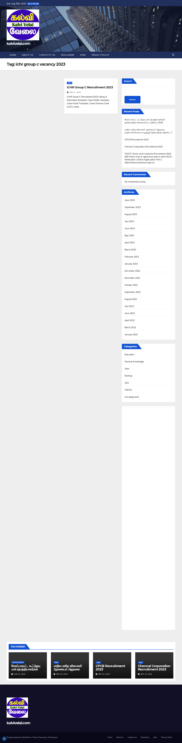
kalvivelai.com (18, 43)
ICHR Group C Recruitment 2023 (90, 87)
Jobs (83, 55)
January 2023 (131, 264)
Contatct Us (47, 55)
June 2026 (130, 200)
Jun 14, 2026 (19, 674)
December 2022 (132, 271)
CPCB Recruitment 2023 (137, 139)
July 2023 (129, 221)
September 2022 (133, 292)
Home (13, 55)
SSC (127, 383)
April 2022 (130, 320)
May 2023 (129, 235)
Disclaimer (67, 55)
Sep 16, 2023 (146, 674)
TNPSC (128, 390)
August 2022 (131, 299)
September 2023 (133, 207)
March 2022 (130, 327)
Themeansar (52, 737)
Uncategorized (132, 397)
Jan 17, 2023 (75, 92)
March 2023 (130, 250)
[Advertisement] (149, 517)
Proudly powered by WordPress (19, 737)
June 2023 (130, 228)
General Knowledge (134, 361)
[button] (173, 55)
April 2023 (130, 242)
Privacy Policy (100, 55)
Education (129, 354)
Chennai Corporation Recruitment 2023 (144, 147)
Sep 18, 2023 (62, 674)
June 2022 (130, 313)
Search (128, 81)
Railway (128, 376)
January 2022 (131, 334)
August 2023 (131, 214)
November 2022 (132, 278)
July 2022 (129, 306)
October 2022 (131, 285)
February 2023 (132, 257)
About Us (27, 55)
